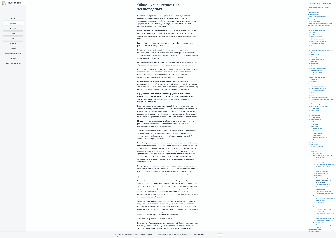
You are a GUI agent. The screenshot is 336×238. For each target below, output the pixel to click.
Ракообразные (315, 115)
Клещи (315, 124)
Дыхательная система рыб (325, 164)
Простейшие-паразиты (318, 41)
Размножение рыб (322, 173)
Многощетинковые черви (319, 86)
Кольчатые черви (313, 84)
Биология (10, 10)
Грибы (13, 33)
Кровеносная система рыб (324, 167)
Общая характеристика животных (319, 7)
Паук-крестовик (318, 122)
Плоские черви (313, 63)
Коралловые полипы (317, 59)
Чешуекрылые (318, 133)
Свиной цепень (318, 75)
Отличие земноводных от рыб (325, 178)
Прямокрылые (317, 128)
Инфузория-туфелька (318, 39)
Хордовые (311, 142)
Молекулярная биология (13, 53)
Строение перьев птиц (323, 209)
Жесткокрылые (318, 131)
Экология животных (314, 231)
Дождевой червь (318, 90)
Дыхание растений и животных (318, 19)
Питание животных (314, 21)
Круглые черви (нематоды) (317, 77)
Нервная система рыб (323, 169)
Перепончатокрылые (320, 137)
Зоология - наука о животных (317, 10)
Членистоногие (313, 113)
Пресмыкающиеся (319, 196)
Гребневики (314, 61)
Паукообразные (316, 119)
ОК (219, 235)
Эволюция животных (314, 229)
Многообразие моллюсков (319, 97)
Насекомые (314, 126)
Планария (314, 66)
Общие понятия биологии (13, 63)
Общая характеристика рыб (322, 155)
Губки (310, 46)
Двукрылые (317, 135)
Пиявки (313, 93)
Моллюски (311, 95)
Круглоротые (317, 153)
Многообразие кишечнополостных (322, 50)
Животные (13, 23)
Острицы (314, 81)
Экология (13, 58)
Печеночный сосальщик (318, 68)
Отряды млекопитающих (324, 225)
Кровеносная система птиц (325, 220)
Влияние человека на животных (318, 28)
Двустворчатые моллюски (319, 106)
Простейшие (312, 32)
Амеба (313, 34)
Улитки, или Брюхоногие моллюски (322, 104)
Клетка (13, 38)
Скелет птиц (320, 211)
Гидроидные (315, 54)
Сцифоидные (315, 57)
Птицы (315, 207)
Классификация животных (316, 30)
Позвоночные (315, 151)
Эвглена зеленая (316, 37)
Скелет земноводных (323, 184)
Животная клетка (313, 12)
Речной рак (317, 117)
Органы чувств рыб (322, 171)
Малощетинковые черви (318, 88)
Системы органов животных (317, 16)
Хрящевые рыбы (321, 158)
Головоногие (315, 111)
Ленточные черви (316, 70)
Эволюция (13, 43)
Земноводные (317, 175)
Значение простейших (318, 43)
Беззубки (316, 108)
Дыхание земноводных (323, 191)
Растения (13, 18)
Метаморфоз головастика (324, 193)
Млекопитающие (318, 223)
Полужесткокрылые (319, 140)
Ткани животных (313, 14)
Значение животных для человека (319, 25)
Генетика (13, 48)
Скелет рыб (320, 162)
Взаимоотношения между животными (320, 23)
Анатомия (13, 28)
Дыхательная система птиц (325, 218)
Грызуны (318, 227)
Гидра (313, 52)
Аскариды (314, 79)
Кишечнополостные (314, 48)
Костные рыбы (320, 160)
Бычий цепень (317, 72)
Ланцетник (314, 144)
